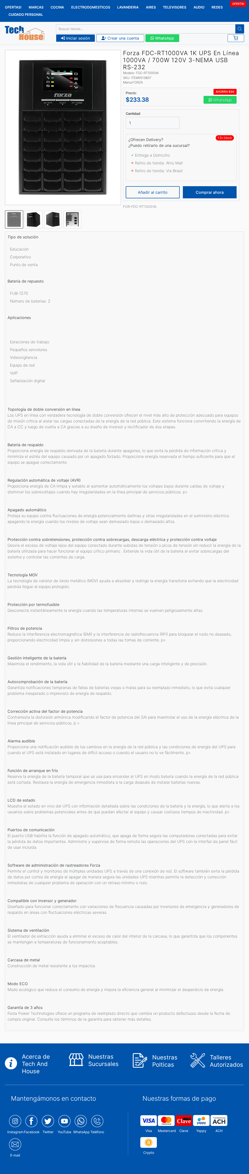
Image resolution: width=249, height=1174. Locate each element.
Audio (199, 7)
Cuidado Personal (26, 14)
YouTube (64, 1132)
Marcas (36, 7)
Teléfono (97, 1132)
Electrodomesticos (90, 7)
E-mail (15, 1155)
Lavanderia (128, 7)
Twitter (48, 1132)
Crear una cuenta (122, 38)
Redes (217, 7)
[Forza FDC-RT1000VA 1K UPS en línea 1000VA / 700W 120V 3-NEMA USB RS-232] (63, 127)
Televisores (174, 7)
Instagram (15, 1132)
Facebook (32, 1132)
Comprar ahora (210, 192)
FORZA (138, 82)
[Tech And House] (24, 33)
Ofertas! (13, 7)
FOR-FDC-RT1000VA (139, 206)
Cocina (57, 7)
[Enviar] (239, 29)
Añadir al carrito (153, 192)
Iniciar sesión (77, 38)
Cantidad (133, 114)
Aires (151, 7)
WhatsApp (164, 38)
